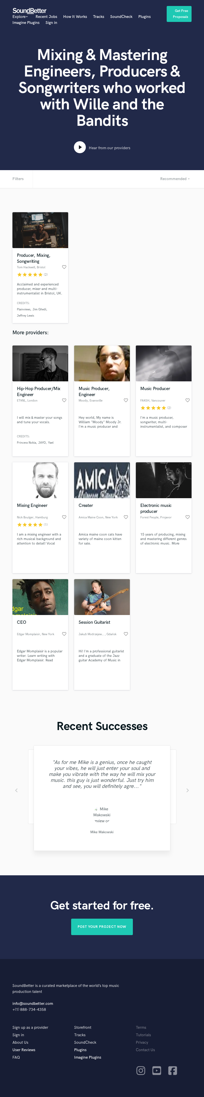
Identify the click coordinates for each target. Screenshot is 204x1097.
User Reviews (23, 1050)
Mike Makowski (101, 832)
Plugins (144, 16)
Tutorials (143, 1035)
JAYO (42, 443)
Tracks (98, 16)
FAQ (16, 1057)
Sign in (51, 22)
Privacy (142, 1042)
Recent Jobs (46, 16)
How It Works (75, 16)
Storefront (82, 1027)
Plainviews (23, 309)
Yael (50, 443)
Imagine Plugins (26, 22)
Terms (141, 1027)
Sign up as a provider (30, 1027)
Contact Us (145, 1050)
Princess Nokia (26, 443)
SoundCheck (121, 16)
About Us (20, 1042)
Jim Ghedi (39, 309)
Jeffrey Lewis (25, 316)
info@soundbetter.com (32, 1003)
